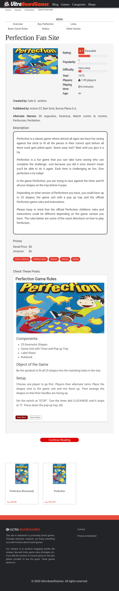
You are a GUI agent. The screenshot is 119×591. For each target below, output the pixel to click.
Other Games (73, 28)
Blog (55, 4)
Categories (79, 4)
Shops (92, 4)
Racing (75, 259)
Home (8, 10)
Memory (54, 259)
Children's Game (39, 259)
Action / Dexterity (22, 259)
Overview (18, 24)
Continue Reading (60, 440)
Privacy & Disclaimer (87, 536)
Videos (45, 28)
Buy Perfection (46, 24)
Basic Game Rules (18, 28)
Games (65, 4)
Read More (21, 417)
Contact (81, 529)
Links (73, 24)
